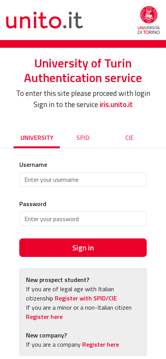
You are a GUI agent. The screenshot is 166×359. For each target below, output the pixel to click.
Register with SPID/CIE (86, 298)
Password (32, 203)
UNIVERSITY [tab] (36, 137)
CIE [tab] (129, 137)
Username (33, 164)
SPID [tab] (83, 137)
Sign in (83, 247)
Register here (44, 316)
